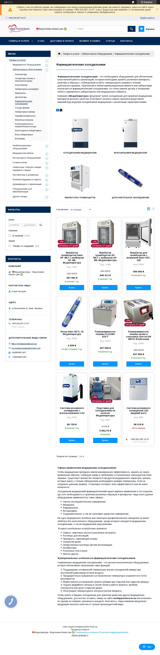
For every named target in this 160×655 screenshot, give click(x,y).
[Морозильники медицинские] (130, 133)
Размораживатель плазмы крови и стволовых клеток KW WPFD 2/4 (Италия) (138, 335)
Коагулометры (21, 85)
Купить (72, 288)
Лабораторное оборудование (97, 54)
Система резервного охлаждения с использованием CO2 (72, 410)
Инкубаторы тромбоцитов (80, 198)
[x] (61, 110)
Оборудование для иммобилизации (22, 190)
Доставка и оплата (62, 41)
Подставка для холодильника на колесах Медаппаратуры (105, 412)
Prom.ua (93, 627)
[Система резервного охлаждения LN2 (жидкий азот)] (138, 388)
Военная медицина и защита (27, 179)
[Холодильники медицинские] (80, 133)
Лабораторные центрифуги (27, 89)
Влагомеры (20, 139)
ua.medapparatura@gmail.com (26, 348)
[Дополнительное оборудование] (130, 178)
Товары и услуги (18, 41)
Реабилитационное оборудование (22, 146)
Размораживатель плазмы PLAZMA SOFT (105, 334)
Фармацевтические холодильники (23, 102)
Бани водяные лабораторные (28, 130)
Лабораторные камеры (25, 112)
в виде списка (153, 209)
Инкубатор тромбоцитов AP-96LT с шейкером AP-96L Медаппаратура (105, 256)
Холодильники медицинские (80, 153)
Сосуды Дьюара (22, 108)
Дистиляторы (21, 97)
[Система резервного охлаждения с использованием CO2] (71, 388)
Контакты (126, 41)
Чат (149, 647)
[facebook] (57, 110)
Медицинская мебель (23, 153)
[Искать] (131, 29)
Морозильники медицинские (130, 153)
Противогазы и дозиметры (25, 175)
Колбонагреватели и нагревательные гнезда (25, 125)
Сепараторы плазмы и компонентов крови (25, 79)
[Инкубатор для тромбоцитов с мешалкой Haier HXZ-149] (138, 233)
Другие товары (20, 196)
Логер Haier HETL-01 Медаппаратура (72, 332)
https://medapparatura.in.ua (24, 344)
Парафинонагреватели (25, 116)
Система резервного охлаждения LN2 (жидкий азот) (138, 410)
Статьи (110, 41)
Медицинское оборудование (27, 64)
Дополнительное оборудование (130, 198)
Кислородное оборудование (27, 158)
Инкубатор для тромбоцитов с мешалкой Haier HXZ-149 (139, 256)
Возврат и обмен (89, 41)
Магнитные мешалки (24, 120)
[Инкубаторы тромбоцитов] (80, 178)
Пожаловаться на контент (87, 632)
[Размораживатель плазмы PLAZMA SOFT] (105, 312)
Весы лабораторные (24, 135)
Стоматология (20, 162)
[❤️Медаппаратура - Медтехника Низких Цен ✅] (19, 33)
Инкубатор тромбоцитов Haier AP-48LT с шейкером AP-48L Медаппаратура (72, 257)
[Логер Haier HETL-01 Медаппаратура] (71, 312)
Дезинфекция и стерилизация (27, 184)
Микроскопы (20, 93)
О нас (41, 41)
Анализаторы (21, 74)
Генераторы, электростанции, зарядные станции (27, 168)
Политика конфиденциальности (114, 632)
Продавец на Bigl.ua (80, 629)
